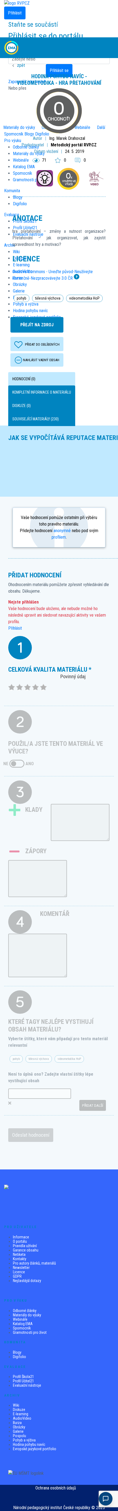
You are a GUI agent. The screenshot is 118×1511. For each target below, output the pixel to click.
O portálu (20, 1241)
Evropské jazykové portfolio (34, 1449)
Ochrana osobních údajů (55, 1488)
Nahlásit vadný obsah (41, 360)
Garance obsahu (25, 1250)
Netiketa (19, 1254)
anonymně (62, 530)
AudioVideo (22, 1418)
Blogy (17, 1352)
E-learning (20, 1414)
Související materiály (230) (35, 419)
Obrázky (19, 1427)
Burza (17, 1422)
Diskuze (19, 1409)
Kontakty (19, 1259)
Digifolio (19, 1357)
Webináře (20, 1319)
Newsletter (21, 1267)
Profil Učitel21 (23, 1381)
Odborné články (24, 1310)
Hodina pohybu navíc (29, 1444)
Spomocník (22, 1328)
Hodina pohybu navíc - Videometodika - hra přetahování (59, 79)
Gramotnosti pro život (30, 1332)
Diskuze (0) (21, 405)
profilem (59, 537)
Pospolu (19, 1436)
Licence (19, 1272)
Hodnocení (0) (23, 379)
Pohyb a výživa (24, 1440)
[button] (109, 47)
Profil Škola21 (23, 1376)
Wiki (16, 1405)
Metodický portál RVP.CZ (74, 144)
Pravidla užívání (25, 1246)
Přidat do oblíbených (42, 344)
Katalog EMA (23, 1324)
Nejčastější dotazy (27, 1280)
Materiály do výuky (27, 1315)
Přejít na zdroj (37, 324)
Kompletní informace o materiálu (41, 392)
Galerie (18, 1431)
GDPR (17, 1276)
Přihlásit (15, 628)
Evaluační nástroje (27, 1385)
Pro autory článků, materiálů (34, 1263)
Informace (21, 1237)
